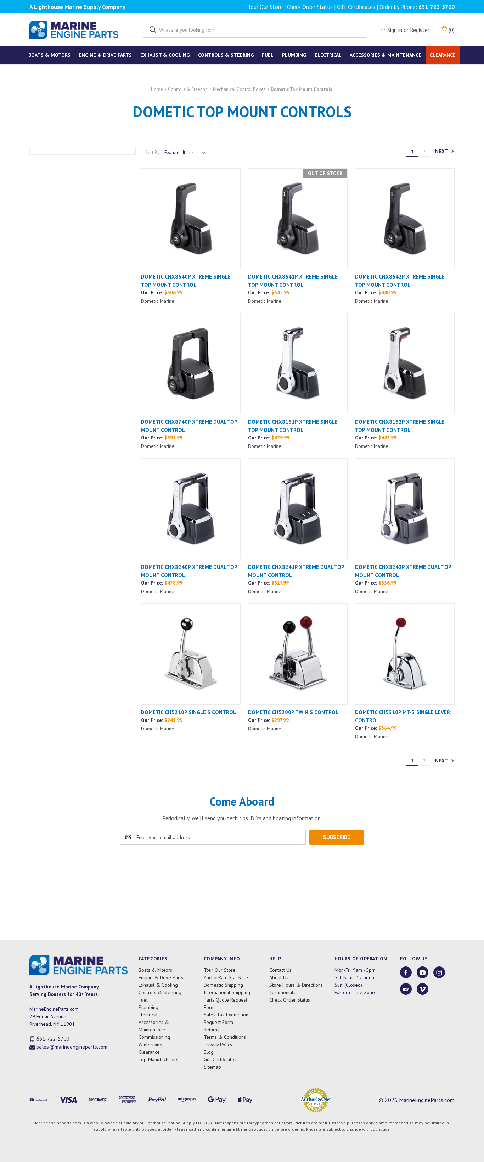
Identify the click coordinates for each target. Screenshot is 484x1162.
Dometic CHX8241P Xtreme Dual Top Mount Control (296, 571)
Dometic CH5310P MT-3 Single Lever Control (402, 716)
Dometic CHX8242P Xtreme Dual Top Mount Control (403, 571)
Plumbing (294, 55)
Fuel (268, 55)
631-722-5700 (436, 6)
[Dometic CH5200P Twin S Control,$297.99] (297, 654)
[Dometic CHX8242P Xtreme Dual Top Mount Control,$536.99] (404, 509)
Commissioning (154, 1037)
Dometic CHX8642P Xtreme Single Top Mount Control (400, 280)
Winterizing (150, 1044)
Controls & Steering (226, 55)
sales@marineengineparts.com (71, 1046)
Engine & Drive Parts (105, 55)
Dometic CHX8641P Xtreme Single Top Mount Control (293, 280)
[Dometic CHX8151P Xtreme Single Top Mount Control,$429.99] (297, 363)
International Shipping (227, 992)
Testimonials (282, 992)
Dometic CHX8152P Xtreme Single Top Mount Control (400, 425)
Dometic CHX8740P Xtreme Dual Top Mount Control (189, 425)
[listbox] (186, 152)
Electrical (328, 55)
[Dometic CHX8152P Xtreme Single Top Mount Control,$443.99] (404, 363)
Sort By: (152, 152)
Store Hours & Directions (296, 985)
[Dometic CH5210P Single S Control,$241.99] (190, 654)
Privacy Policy (218, 1044)
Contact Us (280, 970)
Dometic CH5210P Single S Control (188, 712)
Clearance (443, 55)
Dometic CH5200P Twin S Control (293, 712)
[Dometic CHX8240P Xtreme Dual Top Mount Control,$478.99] (190, 509)
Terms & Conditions (225, 1037)
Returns (211, 1029)
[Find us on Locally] (406, 989)
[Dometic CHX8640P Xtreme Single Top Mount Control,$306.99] (190, 219)
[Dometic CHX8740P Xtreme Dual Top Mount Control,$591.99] (190, 363)
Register (419, 29)
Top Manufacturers (158, 1059)
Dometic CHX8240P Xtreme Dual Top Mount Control (189, 571)
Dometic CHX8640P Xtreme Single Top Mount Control (186, 280)
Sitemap (212, 1067)
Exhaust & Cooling (165, 55)
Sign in (394, 29)
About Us (278, 977)
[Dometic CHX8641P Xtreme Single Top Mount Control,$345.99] (297, 219)
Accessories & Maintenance (385, 55)
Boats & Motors (49, 55)
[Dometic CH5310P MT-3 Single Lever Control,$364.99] (404, 654)
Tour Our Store (265, 6)
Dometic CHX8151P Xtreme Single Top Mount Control (293, 425)
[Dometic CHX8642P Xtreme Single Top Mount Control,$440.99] (404, 219)
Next (442, 151)
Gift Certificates (356, 6)
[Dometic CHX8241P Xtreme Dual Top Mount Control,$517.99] (297, 509)
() (451, 29)
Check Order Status (310, 6)
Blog (209, 1052)
